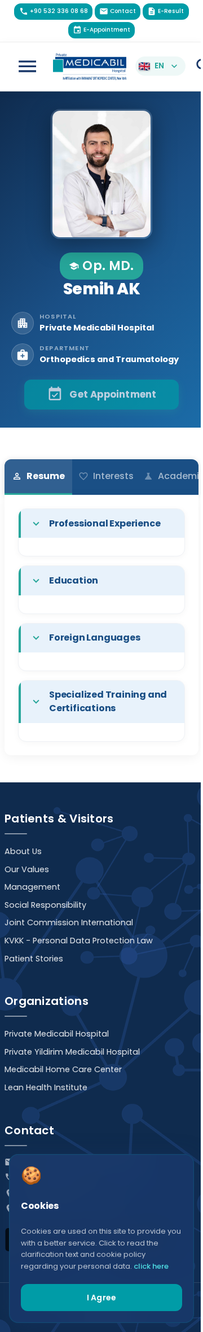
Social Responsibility (45, 905)
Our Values (27, 869)
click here (151, 1266)
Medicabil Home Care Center (63, 1069)
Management (32, 887)
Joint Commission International (69, 922)
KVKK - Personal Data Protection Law (79, 940)
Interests (106, 475)
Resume (38, 475)
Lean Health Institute (46, 1087)
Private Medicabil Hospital (57, 1033)
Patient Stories (34, 958)
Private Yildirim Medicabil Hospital (72, 1051)
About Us (23, 851)
